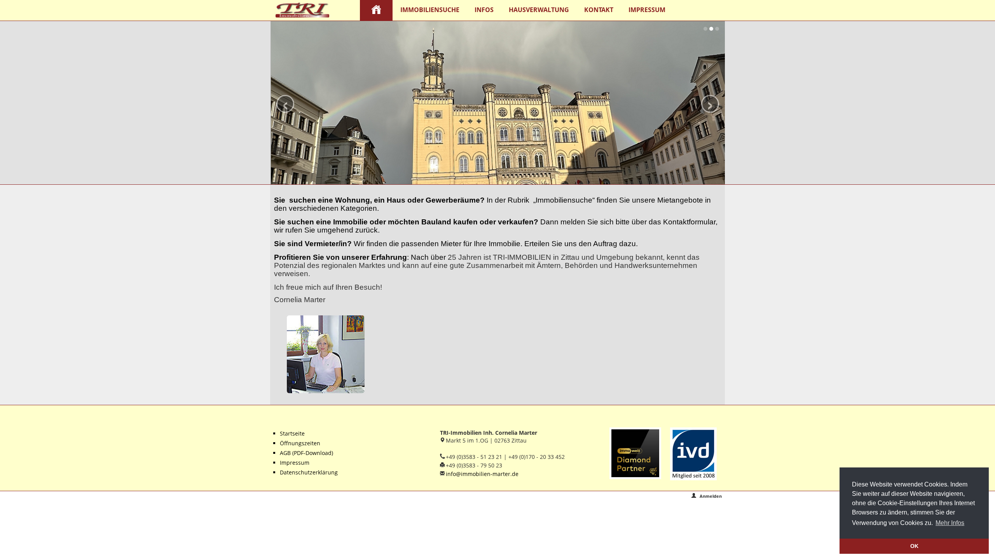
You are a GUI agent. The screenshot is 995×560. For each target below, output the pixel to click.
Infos (484, 9)
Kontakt (598, 9)
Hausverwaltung (539, 9)
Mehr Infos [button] (950, 523)
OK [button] (914, 546)
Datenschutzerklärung (309, 472)
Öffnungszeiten (300, 443)
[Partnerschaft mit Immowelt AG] (633, 453)
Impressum (646, 9)
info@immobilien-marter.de (482, 474)
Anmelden (710, 496)
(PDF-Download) (312, 453)
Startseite (292, 433)
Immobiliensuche (429, 9)
